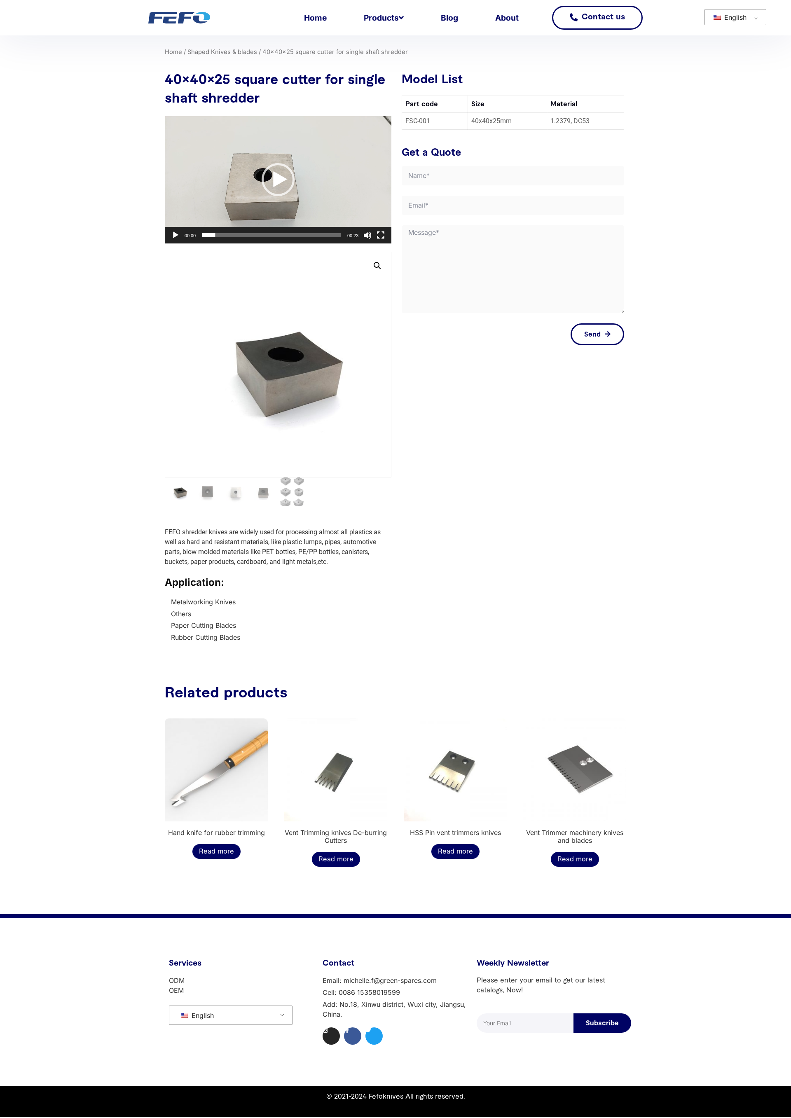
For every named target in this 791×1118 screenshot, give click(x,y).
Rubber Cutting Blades (205, 637)
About (507, 18)
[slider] (271, 235)
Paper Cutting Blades (203, 625)
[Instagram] (331, 1036)
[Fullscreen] (381, 235)
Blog (449, 18)
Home (315, 18)
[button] (278, 179)
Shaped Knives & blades (222, 52)
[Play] (175, 235)
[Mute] (367, 235)
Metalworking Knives (203, 602)
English (734, 17)
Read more (216, 851)
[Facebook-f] (352, 1036)
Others (181, 614)
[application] (278, 179)
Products (381, 18)
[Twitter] (374, 1036)
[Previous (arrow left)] (14, 559)
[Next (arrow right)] (776, 559)
